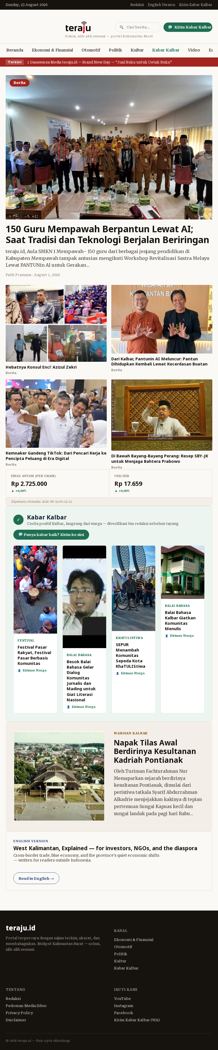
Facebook (123, 1013)
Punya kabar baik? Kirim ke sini (53, 535)
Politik (115, 50)
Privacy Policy (19, 1013)
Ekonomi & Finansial (52, 50)
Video (194, 50)
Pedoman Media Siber (26, 1006)
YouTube (122, 998)
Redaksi (137, 5)
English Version (161, 5)
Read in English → (36, 878)
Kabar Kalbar (165, 50)
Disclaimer (16, 1020)
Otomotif (90, 50)
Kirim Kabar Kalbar (195, 5)
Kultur (137, 50)
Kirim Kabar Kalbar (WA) (137, 1020)
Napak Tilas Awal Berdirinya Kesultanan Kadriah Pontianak (155, 751)
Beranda (14, 50)
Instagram (123, 1006)
